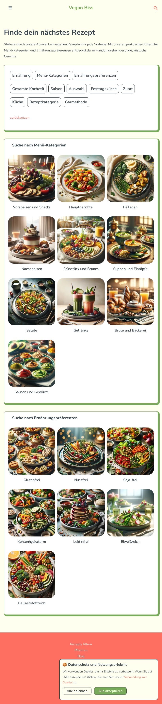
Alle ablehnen (77, 691)
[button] (156, 8)
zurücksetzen (19, 117)
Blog (81, 656)
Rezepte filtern (81, 644)
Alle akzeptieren (110, 691)
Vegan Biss (81, 7)
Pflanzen (81, 650)
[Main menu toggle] (10, 8)
